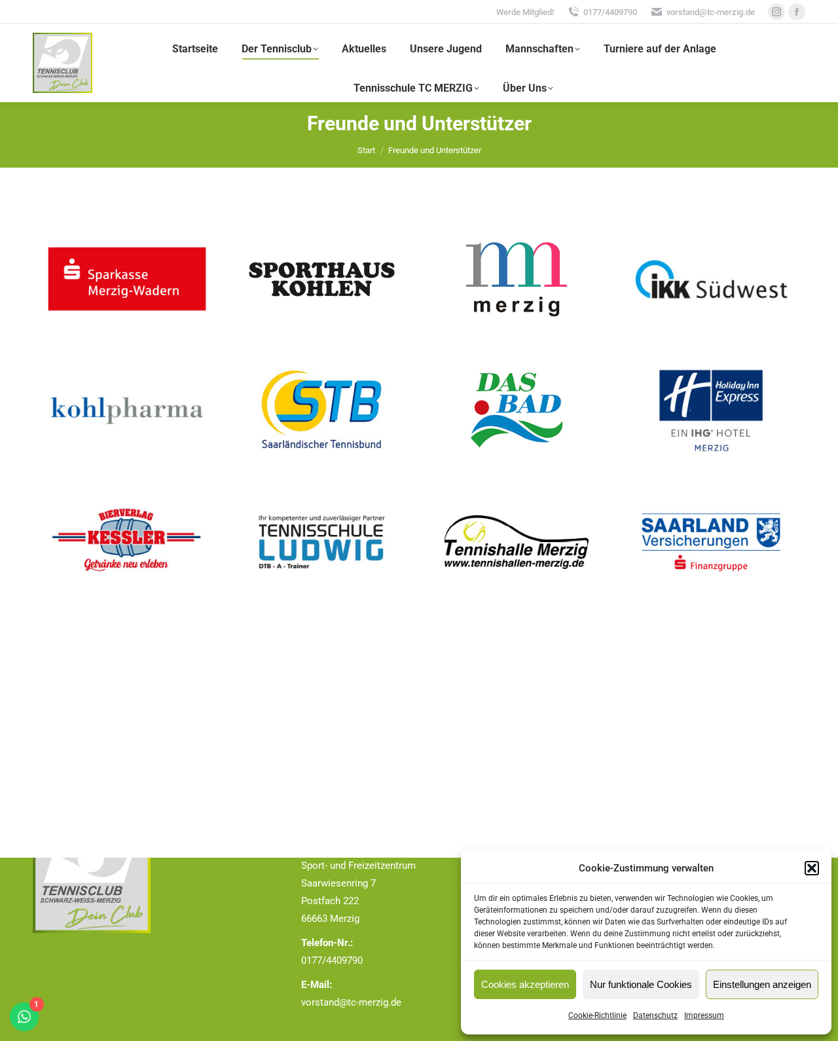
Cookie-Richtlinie (597, 1015)
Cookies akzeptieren (525, 984)
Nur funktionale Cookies (641, 984)
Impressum (704, 1015)
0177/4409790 (610, 12)
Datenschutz (655, 1015)
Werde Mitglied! (525, 12)
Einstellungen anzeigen (762, 984)
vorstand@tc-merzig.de (710, 12)
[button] (811, 868)
